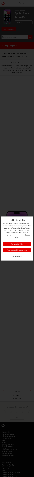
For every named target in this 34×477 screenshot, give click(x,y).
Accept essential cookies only (17, 250)
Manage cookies (17, 256)
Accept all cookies (17, 244)
